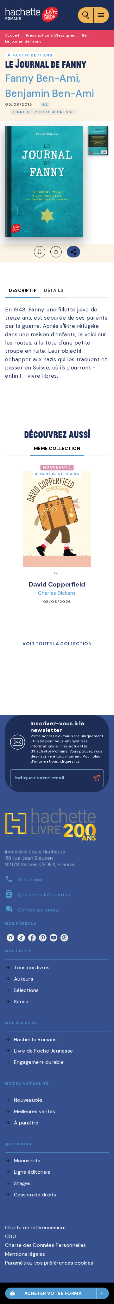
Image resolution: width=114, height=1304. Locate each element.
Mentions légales (25, 1254)
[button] (45, 104)
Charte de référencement (35, 1227)
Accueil (12, 35)
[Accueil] (31, 15)
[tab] (22, 290)
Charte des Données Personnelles (45, 1245)
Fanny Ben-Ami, (42, 78)
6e (84, 35)
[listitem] (10, 937)
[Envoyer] (96, 778)
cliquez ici (69, 761)
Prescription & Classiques (50, 35)
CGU (10, 1236)
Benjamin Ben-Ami (49, 93)
